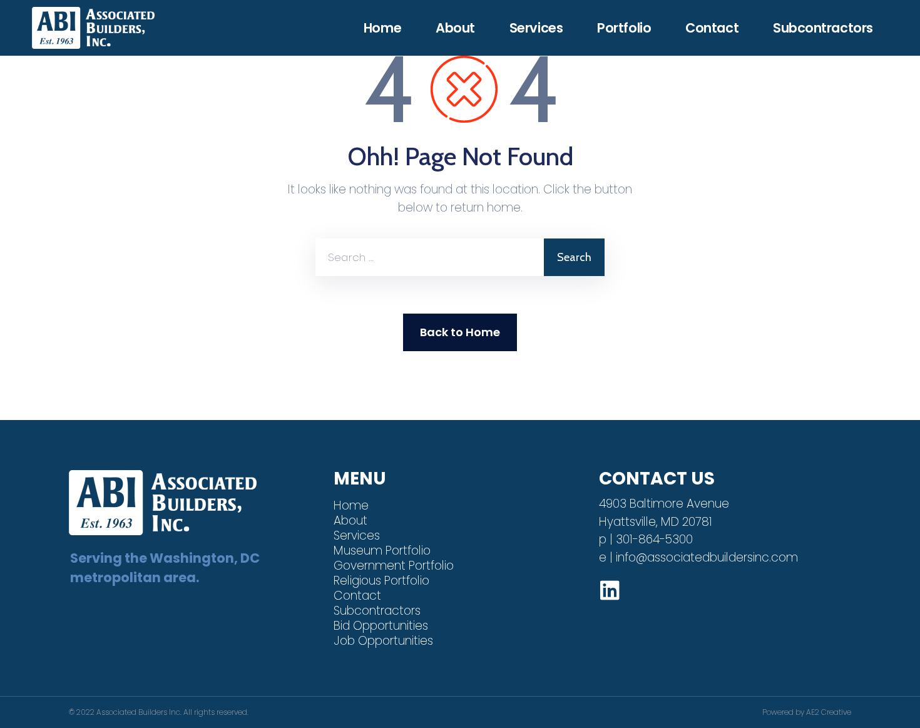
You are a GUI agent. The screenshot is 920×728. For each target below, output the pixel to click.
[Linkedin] (610, 590)
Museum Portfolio (382, 550)
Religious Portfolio (381, 580)
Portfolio (624, 28)
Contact (712, 28)
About (455, 28)
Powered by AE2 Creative (806, 712)
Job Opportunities (383, 640)
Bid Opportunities (381, 625)
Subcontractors (823, 28)
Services (536, 28)
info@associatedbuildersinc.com (707, 557)
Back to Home (460, 332)
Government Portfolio (394, 565)
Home (382, 28)
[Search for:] (429, 257)
